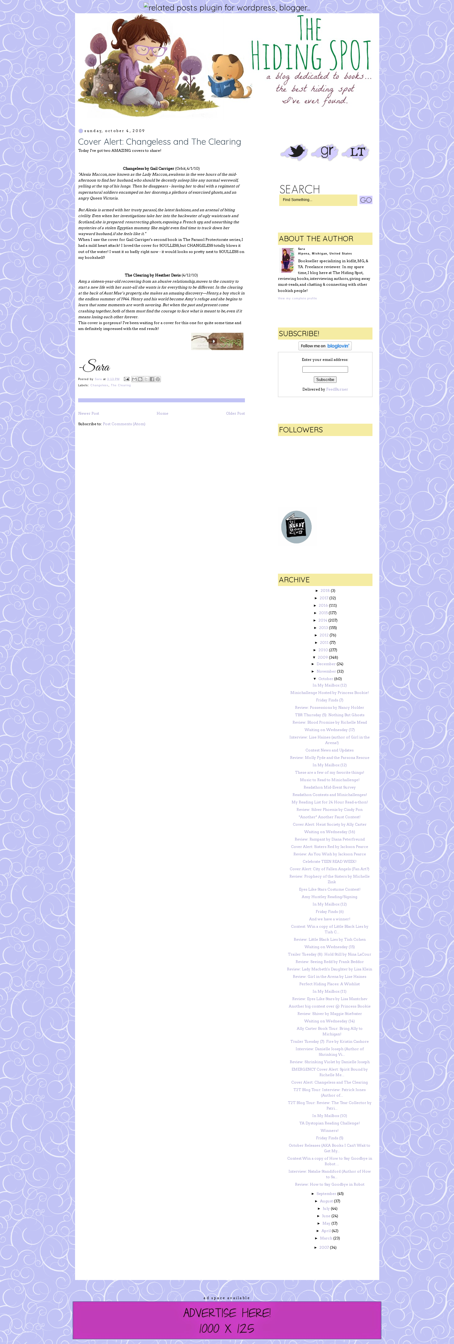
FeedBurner (337, 389)
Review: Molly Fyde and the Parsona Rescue (329, 757)
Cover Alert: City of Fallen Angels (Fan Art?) (329, 869)
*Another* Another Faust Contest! (329, 817)
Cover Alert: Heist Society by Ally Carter (330, 824)
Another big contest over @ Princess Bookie (330, 1006)
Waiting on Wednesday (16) (329, 831)
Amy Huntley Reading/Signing (329, 896)
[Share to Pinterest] (158, 379)
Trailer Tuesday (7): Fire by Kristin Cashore (329, 1041)
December (326, 663)
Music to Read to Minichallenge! (329, 779)
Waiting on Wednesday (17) (330, 729)
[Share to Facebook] (152, 379)
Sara (99, 378)
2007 (324, 1247)
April (326, 1230)
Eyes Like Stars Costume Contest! (329, 889)
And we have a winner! (329, 919)
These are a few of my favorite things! (329, 772)
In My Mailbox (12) (330, 685)
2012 (324, 635)
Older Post (235, 413)
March (326, 1238)
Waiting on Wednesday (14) (329, 1021)
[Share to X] (146, 379)
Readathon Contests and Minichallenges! (329, 794)
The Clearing (121, 385)
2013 (323, 627)
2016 (323, 605)
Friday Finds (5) (329, 1138)
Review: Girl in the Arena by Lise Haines (329, 976)
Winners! (329, 1130)
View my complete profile (297, 298)
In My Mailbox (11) (330, 991)
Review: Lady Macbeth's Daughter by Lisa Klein (329, 969)
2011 (324, 642)
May (326, 1223)
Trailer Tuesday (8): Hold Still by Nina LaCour (329, 954)
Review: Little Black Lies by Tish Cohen (330, 939)
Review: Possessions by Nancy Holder (329, 707)
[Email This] (134, 379)
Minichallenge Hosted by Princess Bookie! (329, 692)
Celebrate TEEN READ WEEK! (329, 861)
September (326, 1193)
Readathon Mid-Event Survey (330, 787)
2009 (323, 657)
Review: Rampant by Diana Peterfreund (330, 839)
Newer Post (88, 413)
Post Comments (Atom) (124, 424)
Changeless (99, 385)
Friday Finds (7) (329, 700)
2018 (325, 590)
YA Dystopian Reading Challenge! (330, 1123)
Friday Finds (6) (330, 911)
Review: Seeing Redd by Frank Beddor (330, 961)
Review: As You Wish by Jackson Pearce (329, 854)
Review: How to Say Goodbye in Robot (329, 1184)
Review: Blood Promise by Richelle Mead (329, 722)
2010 (323, 650)
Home (162, 413)
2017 (324, 598)
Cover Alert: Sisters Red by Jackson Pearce (329, 846)
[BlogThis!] (140, 379)
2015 (323, 612)
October (325, 678)
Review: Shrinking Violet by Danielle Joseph (330, 1061)
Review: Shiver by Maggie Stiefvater (329, 1013)
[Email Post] (126, 378)
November (326, 671)
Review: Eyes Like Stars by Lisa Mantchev (329, 998)
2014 (322, 620)
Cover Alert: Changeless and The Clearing (329, 1082)
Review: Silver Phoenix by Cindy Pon (329, 809)
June (326, 1215)
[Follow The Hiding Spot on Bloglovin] (325, 349)
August (326, 1201)
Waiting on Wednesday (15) (330, 946)
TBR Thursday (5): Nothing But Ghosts (329, 715)
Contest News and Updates (329, 750)
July (326, 1208)
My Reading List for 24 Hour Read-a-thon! (330, 802)
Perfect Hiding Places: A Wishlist (329, 984)
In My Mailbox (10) (329, 1115)
